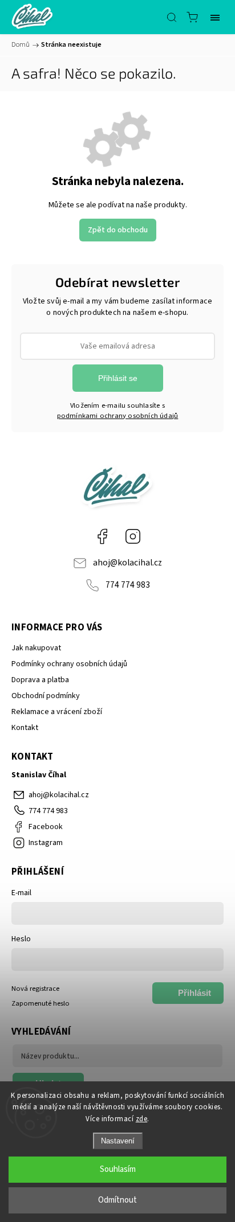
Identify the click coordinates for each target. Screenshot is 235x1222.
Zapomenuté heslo (40, 1003)
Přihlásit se (117, 378)
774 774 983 (128, 585)
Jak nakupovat (36, 648)
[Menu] (215, 17)
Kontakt (24, 727)
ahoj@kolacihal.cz (127, 562)
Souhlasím (118, 1169)
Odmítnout (117, 1200)
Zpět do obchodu (118, 230)
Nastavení (118, 1141)
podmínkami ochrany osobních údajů (118, 416)
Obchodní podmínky (45, 696)
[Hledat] (171, 17)
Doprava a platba (40, 680)
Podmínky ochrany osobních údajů (69, 664)
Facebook (102, 536)
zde (142, 1119)
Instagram (132, 536)
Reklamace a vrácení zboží (56, 711)
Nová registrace (35, 988)
